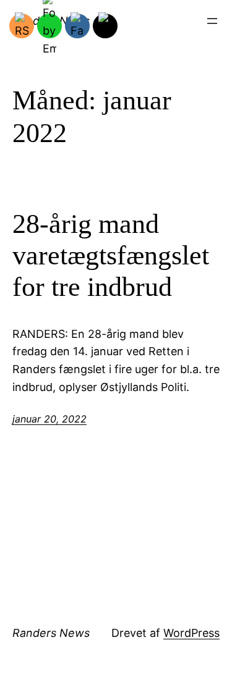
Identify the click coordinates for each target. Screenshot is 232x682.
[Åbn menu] (212, 21)
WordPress (191, 632)
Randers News (51, 632)
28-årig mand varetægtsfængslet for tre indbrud (110, 255)
